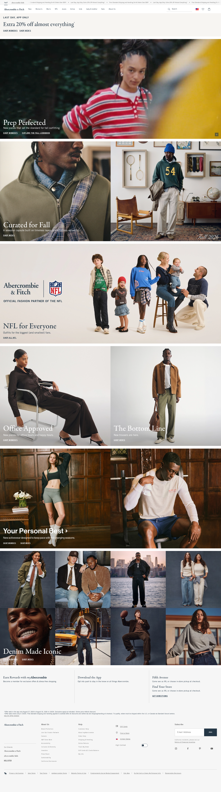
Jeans (64, 9)
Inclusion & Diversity (48, 747)
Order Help (82, 736)
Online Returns (83, 743)
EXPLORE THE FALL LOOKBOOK (36, 133)
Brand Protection (47, 729)
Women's (39, 9)
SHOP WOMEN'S (10, 31)
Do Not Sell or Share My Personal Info (147, 773)
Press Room (45, 754)
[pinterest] (200, 748)
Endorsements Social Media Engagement (105, 773)
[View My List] (203, 9)
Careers (44, 736)
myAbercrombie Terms (59, 773)
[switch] (116, 744)
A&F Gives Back (46, 739)
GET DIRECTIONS (160, 696)
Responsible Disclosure (173, 773)
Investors (44, 750)
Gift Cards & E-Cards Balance (88, 750)
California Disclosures (49, 761)
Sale (103, 9)
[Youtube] (212, 748)
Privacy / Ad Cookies (16, 773)
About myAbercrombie (86, 732)
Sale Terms (32, 773)
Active (72, 9)
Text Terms (43, 773)
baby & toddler (91, 9)
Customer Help (83, 729)
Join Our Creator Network (50, 732)
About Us (112, 9)
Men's (48, 9)
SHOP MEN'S (25, 31)
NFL (56, 9)
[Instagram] (176, 748)
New (29, 9)
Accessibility (45, 743)
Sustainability (46, 757)
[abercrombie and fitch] (14, 9)
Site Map (127, 773)
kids (80, 9)
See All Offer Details (11, 716)
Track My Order (83, 747)
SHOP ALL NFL (9, 338)
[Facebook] (188, 748)
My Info (81, 754)
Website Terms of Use (78, 773)
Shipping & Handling (85, 739)
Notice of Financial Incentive (185, 742)
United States (125, 739)
